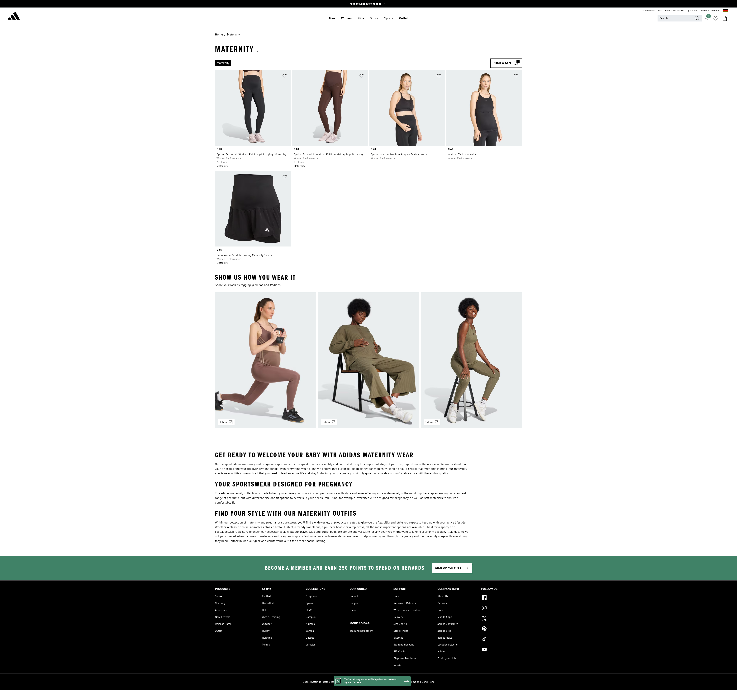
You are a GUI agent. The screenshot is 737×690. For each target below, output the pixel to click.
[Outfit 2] (368, 360)
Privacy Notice (381, 682)
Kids (361, 18)
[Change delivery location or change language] (725, 11)
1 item (223, 422)
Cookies (345, 682)
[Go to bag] (724, 18)
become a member (710, 11)
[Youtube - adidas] (501, 650)
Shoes (374, 18)
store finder (648, 11)
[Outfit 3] (471, 360)
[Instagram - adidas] (501, 608)
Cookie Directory (361, 682)
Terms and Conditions (422, 682)
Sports (388, 18)
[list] (352, 63)
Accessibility (399, 682)
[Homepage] (14, 16)
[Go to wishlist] (715, 18)
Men (332, 18)
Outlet (403, 18)
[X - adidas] (501, 619)
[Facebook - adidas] (501, 598)
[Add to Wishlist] (285, 76)
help (660, 11)
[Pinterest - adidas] (501, 629)
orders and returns (675, 11)
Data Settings (331, 682)
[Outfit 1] (265, 360)
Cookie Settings (312, 682)
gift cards (692, 11)
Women (346, 18)
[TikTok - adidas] (501, 639)
